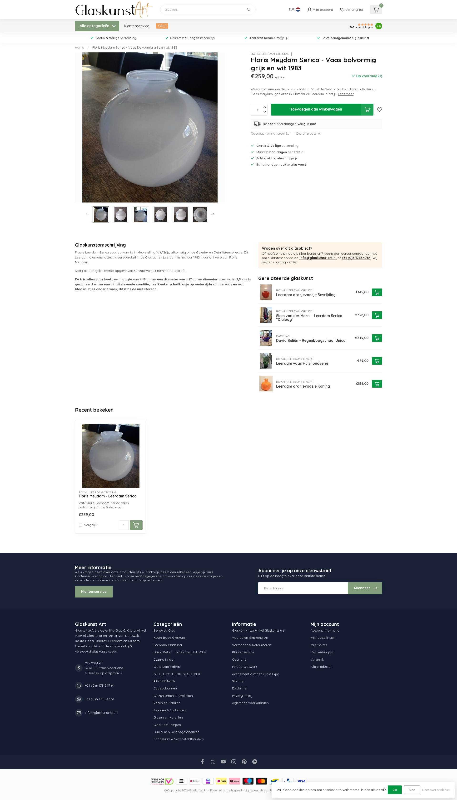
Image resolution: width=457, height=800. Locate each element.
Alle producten (321, 666)
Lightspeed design (256, 790)
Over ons (239, 659)
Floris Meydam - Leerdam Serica (108, 496)
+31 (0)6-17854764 (356, 258)
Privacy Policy (242, 696)
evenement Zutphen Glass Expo (255, 674)
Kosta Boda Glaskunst (170, 637)
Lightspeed (234, 790)
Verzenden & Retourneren (251, 645)
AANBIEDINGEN (164, 681)
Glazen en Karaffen (168, 717)
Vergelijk (90, 525)
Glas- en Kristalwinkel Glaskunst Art (258, 630)
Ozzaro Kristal (164, 659)
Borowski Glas (164, 630)
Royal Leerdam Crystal (270, 54)
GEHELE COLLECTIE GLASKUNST (177, 674)
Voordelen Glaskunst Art (250, 637)
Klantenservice (136, 26)
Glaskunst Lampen (167, 725)
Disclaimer (240, 688)
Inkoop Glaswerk (244, 666)
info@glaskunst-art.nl (318, 258)
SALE (162, 26)
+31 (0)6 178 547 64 (99, 685)
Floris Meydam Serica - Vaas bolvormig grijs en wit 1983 (134, 47)
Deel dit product (307, 133)
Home (79, 47)
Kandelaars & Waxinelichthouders (179, 739)
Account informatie (325, 630)
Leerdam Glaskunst (168, 645)
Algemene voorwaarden (250, 703)
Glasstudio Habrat (167, 666)
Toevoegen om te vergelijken (271, 133)
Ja (395, 790)
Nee (412, 790)
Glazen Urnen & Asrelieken (173, 696)
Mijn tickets (319, 645)
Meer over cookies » (436, 790)
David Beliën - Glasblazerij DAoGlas (180, 652)
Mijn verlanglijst (322, 652)
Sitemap (238, 681)
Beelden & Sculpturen (170, 710)
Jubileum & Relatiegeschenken (176, 732)
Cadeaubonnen (165, 688)
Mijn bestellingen (323, 637)
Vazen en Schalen (167, 703)
